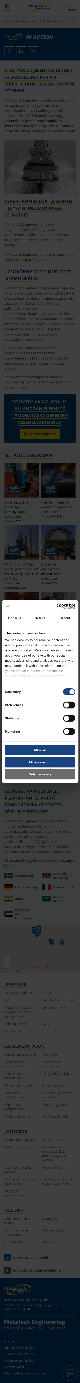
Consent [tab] (14, 618)
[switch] (69, 705)
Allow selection (40, 762)
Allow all (40, 750)
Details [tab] (40, 618)
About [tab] (65, 618)
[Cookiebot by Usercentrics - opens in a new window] (57, 606)
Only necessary (40, 774)
